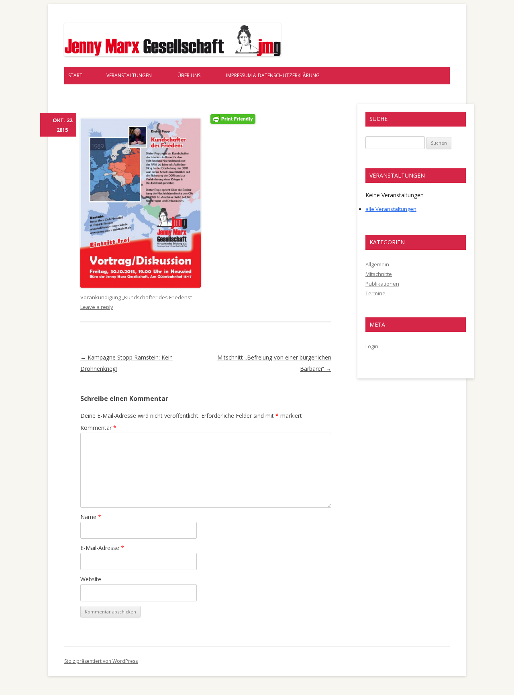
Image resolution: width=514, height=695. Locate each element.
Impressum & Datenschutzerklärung (273, 75)
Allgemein (377, 264)
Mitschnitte (378, 274)
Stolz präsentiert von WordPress (101, 661)
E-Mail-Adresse (102, 548)
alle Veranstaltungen (390, 209)
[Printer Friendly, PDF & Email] (232, 118)
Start (75, 75)
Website (90, 579)
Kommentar (98, 427)
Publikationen (382, 283)
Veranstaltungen (129, 75)
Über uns (188, 75)
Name (90, 517)
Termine (375, 293)
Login (371, 346)
